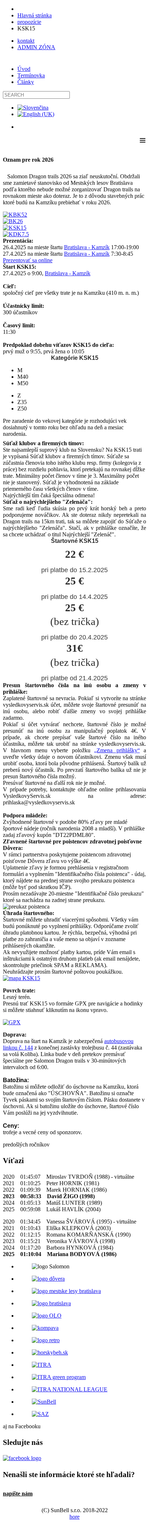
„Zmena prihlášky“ (117, 750)
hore (74, 1517)
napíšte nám (18, 1493)
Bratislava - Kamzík (87, 247)
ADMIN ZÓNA (36, 47)
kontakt (25, 41)
